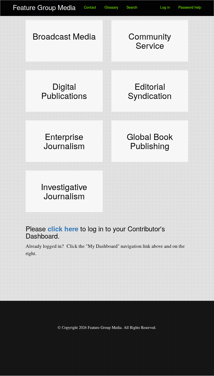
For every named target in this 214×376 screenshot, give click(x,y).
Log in (165, 7)
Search (132, 7)
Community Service (149, 40)
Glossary (111, 7)
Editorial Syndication (150, 90)
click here (63, 228)
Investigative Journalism (64, 191)
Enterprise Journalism (64, 141)
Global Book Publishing (150, 141)
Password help (189, 7)
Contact (90, 7)
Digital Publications (64, 90)
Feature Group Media (44, 7)
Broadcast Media (64, 36)
